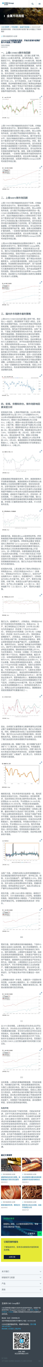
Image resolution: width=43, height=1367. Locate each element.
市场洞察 (14, 27)
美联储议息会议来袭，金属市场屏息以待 (31, 1206)
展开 (40, 1361)
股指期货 (17, 1361)
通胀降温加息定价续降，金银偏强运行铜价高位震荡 (10, 1178)
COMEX (10, 1312)
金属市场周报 (24, 27)
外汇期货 (23, 1361)
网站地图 (4, 1329)
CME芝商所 (5, 27)
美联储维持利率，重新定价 (10, 1205)
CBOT (36, 1310)
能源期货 (11, 1361)
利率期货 (29, 1361)
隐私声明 (18, 1329)
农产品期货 (5, 1361)
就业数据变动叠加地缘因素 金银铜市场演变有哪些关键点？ (31, 1178)
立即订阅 (12, 1257)
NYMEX (4, 1312)
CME (31, 1310)
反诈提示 (11, 1329)
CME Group (11, 1303)
